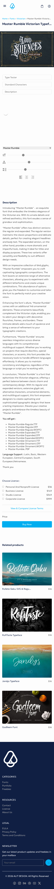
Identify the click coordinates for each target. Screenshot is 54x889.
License (6, 808)
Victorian (21, 18)
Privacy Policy (9, 831)
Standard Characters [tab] (16, 84)
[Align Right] (33, 177)
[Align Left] (21, 177)
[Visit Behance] (24, 883)
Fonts (12, 18)
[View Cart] (42, 6)
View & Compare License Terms (27, 508)
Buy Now (27, 524)
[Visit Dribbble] (29, 883)
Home (5, 18)
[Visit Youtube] (34, 883)
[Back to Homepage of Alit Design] (23, 6)
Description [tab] (11, 91)
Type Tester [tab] (11, 77)
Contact (6, 805)
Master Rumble (27, 121)
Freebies (6, 789)
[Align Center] (27, 177)
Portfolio (6, 785)
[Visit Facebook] (14, 883)
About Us (7, 812)
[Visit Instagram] (19, 883)
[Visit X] (39, 883)
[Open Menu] (4, 6)
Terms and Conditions (13, 835)
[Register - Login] (49, 6)
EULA (5, 828)
